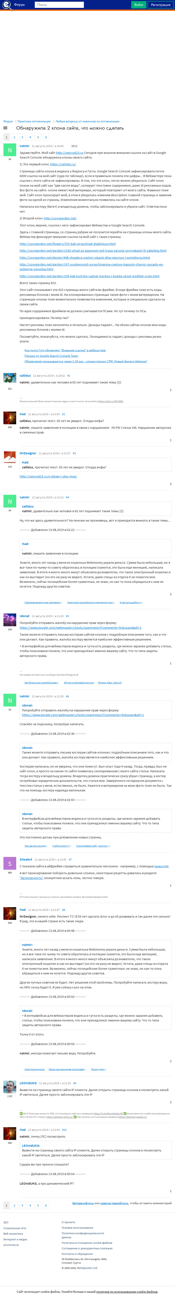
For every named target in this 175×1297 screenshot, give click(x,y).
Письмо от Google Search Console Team (51, 356)
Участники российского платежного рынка (91, 602)
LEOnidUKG (28, 1083)
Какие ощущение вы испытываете (68, 1069)
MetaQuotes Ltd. (87, 1268)
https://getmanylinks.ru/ (59, 1116)
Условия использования (77, 1228)
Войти (138, 4)
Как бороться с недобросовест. (42, 682)
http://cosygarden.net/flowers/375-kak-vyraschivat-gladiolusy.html (68, 244)
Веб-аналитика (13, 1234)
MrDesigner (28, 453)
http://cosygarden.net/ (60, 218)
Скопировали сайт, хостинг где (93, 845)
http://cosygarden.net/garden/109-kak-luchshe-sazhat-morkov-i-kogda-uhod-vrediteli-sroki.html (89, 276)
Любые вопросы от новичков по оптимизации (87, 121)
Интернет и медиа (15, 1239)
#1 (68, 376)
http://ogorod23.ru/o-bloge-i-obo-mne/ (48, 476)
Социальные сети (14, 1228)
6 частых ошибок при (132, 602)
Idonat (24, 616)
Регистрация (160, 4)
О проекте (68, 1222)
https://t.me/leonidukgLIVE (108, 1113)
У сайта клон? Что (62, 845)
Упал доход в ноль (35, 1069)
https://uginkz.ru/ (63, 164)
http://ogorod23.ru (69, 152)
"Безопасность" (31, 878)
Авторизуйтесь (83, 1203)
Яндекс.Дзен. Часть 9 (109, 682)
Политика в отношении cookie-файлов (87, 1243)
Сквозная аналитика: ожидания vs (44, 602)
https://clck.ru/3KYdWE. (111, 401)
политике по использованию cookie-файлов (127, 1292)
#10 (64, 1130)
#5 (67, 616)
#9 (74, 1083)
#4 (67, 497)
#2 (63, 414)
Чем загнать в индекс (36, 845)
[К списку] (12, 128)
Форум (8, 121)
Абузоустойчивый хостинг (79, 682)
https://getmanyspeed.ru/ (133, 1116)
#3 (74, 453)
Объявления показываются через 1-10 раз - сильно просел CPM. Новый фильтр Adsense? (86, 361)
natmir (24, 146)
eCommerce (11, 1245)
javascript (161, 866)
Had (23, 414)
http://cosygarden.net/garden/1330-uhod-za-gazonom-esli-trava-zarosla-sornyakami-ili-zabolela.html (93, 250)
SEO (5, 1222)
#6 (67, 696)
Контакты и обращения (77, 1254)
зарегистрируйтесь (114, 1203)
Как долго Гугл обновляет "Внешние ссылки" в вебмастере (65, 350)
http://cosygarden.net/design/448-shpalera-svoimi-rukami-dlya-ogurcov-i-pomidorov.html (85, 257)
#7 (70, 859)
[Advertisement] (87, 21)
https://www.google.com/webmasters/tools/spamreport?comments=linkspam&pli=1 (80, 627)
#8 (63, 910)
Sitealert (26, 859)
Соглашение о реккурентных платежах (87, 1248)
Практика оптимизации (34, 121)
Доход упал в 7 (99, 1069)
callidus (25, 375)
